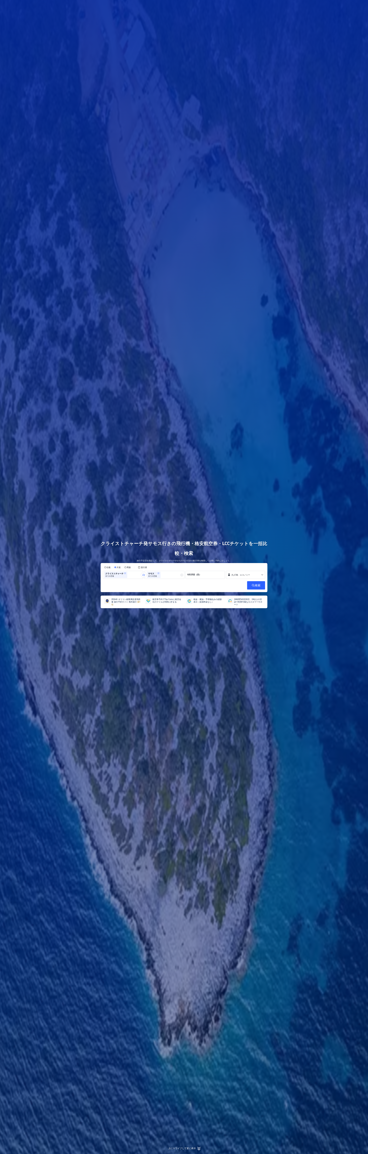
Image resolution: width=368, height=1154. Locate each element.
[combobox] (129, 575)
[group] (123, 575)
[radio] (107, 567)
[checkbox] (142, 567)
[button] (307, 4)
